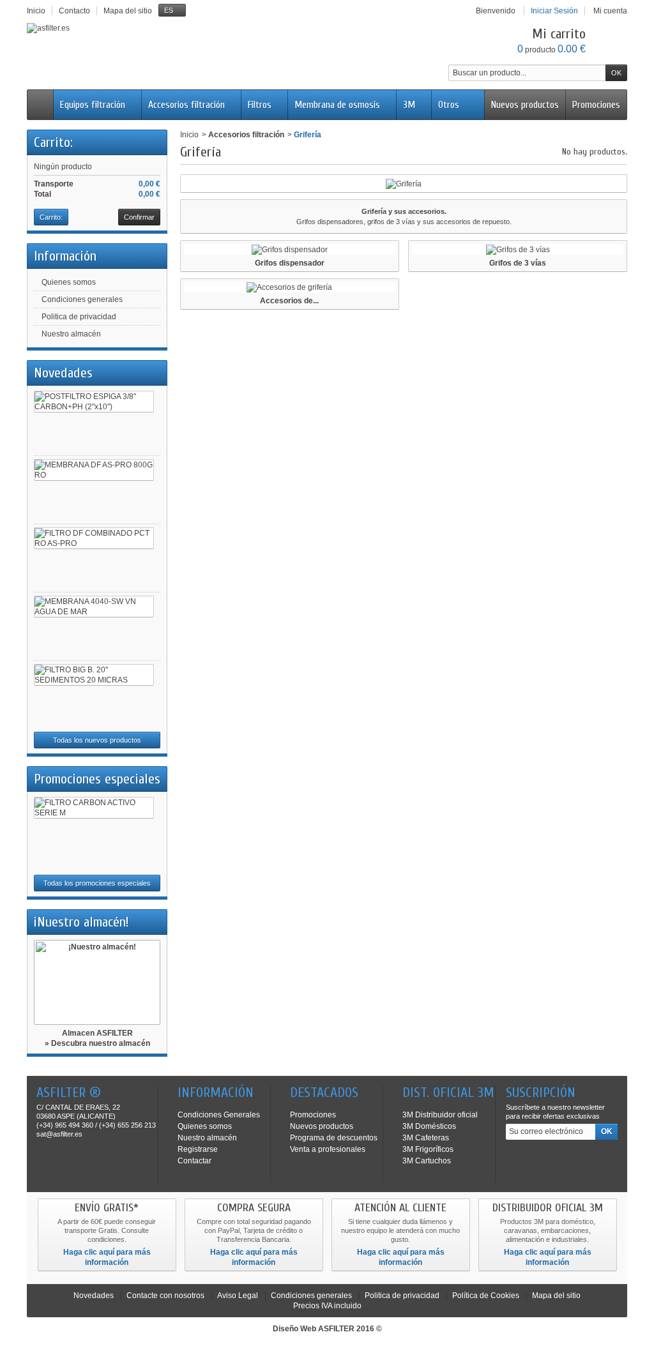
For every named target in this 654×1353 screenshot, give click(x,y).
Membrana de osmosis (337, 104)
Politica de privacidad (79, 316)
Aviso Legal (237, 1295)
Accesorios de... (289, 300)
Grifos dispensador (289, 263)
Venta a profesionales (327, 1149)
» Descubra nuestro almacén (97, 1043)
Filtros (259, 104)
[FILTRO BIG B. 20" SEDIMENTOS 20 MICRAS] (94, 675)
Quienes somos (69, 282)
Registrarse (198, 1149)
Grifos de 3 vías (517, 263)
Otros (448, 104)
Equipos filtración (92, 104)
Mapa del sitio (556, 1295)
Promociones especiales (97, 779)
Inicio (189, 134)
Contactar (194, 1160)
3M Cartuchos (426, 1160)
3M (409, 104)
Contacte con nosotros (165, 1295)
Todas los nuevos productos (97, 740)
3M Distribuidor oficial (440, 1114)
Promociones (596, 104)
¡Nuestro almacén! (81, 922)
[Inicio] (40, 104)
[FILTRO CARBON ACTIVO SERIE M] (94, 808)
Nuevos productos (525, 104)
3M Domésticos (429, 1126)
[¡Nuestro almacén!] (97, 982)
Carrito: (53, 142)
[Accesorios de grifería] (289, 287)
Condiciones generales (82, 299)
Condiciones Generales (219, 1114)
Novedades (63, 373)
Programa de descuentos (333, 1137)
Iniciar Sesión (554, 10)
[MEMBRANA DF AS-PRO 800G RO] (94, 470)
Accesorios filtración (186, 104)
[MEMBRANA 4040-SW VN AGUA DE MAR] (94, 606)
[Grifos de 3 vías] (517, 249)
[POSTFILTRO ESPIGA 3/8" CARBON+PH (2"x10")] (94, 401)
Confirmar (139, 217)
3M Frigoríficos (427, 1149)
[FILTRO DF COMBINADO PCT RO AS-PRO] (94, 538)
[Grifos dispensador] (289, 249)
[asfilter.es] (48, 27)
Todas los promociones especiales (97, 883)
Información (65, 256)
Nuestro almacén (71, 333)
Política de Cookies (485, 1295)
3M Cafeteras (425, 1137)
